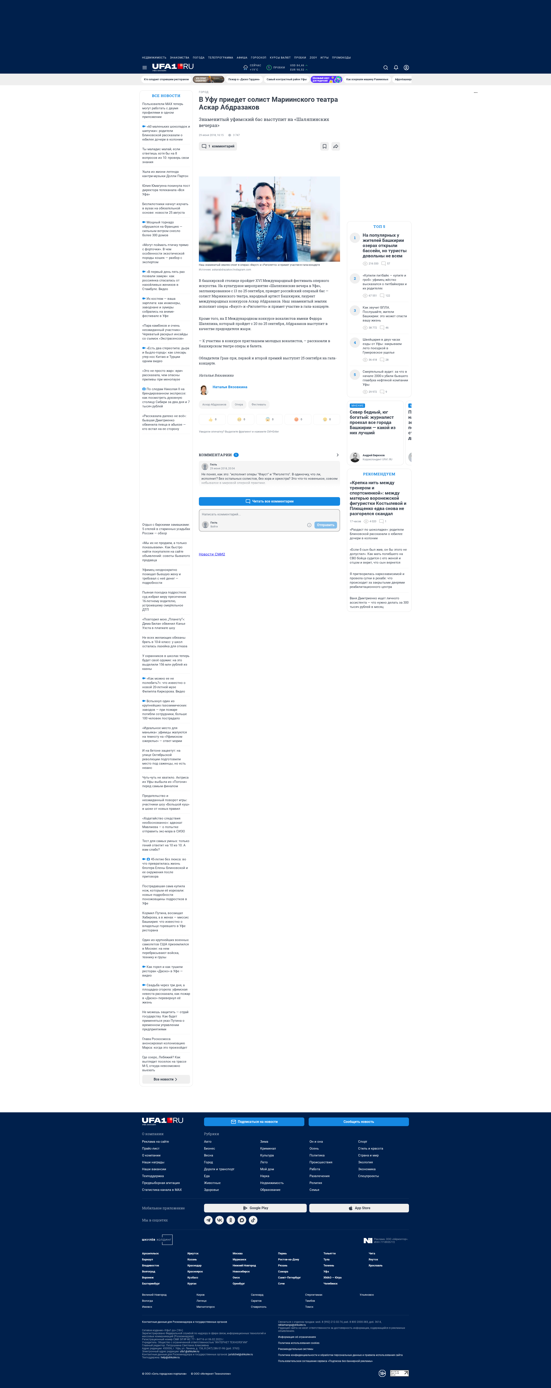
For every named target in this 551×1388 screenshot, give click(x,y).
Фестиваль (259, 404)
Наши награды (153, 1162)
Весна (208, 1155)
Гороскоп (258, 57)
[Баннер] (208, 79)
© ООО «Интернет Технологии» (211, 1373)
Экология (365, 1162)
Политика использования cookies (298, 1343)
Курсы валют (280, 57)
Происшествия (321, 1162)
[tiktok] (253, 1220)
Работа (315, 1169)
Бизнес (209, 1148)
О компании (151, 1155)
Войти (214, 526)
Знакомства (179, 57)
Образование (270, 1190)
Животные (212, 1183)
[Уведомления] (396, 68)
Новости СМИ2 (212, 554)
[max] (242, 1220)
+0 (322, 491)
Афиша (242, 57)
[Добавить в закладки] (324, 146)
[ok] (230, 1220)
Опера (239, 404)
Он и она (316, 1142)
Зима (264, 1142)
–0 (335, 491)
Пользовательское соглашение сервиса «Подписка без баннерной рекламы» (325, 1361)
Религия (316, 1183)
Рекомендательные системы (295, 1349)
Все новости (166, 95)
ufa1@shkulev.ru (189, 1351)
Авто (208, 1142)
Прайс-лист (150, 1148)
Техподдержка (153, 1176)
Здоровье (211, 1190)
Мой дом (267, 1169)
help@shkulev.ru (170, 1357)
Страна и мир (368, 1155)
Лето (264, 1162)
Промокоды (341, 57)
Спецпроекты (368, 1176)
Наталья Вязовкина (230, 387)
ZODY (313, 57)
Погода (199, 57)
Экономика (367, 1169)
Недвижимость (154, 57)
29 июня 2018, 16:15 (211, 135)
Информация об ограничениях (297, 1337)
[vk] (219, 1220)
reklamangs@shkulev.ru (292, 1324)
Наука (264, 1176)
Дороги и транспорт (219, 1169)
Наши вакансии (154, 1169)
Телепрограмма (220, 57)
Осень (314, 1148)
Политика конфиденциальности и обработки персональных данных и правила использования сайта (340, 1355)
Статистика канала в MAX (162, 1190)
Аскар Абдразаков (214, 404)
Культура (267, 1155)
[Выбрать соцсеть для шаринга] (335, 146)
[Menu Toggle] (144, 68)
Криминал (268, 1148)
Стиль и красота (370, 1148)
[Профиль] (406, 68)
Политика (317, 1155)
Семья (314, 1190)
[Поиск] (386, 68)
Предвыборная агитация (161, 1183)
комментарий (221, 146)
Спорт (362, 1142)
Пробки (300, 57)
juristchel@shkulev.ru (240, 1354)
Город (208, 1162)
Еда (207, 1176)
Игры (324, 57)
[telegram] (208, 1220)
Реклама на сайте (155, 1142)
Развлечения (320, 1176)
